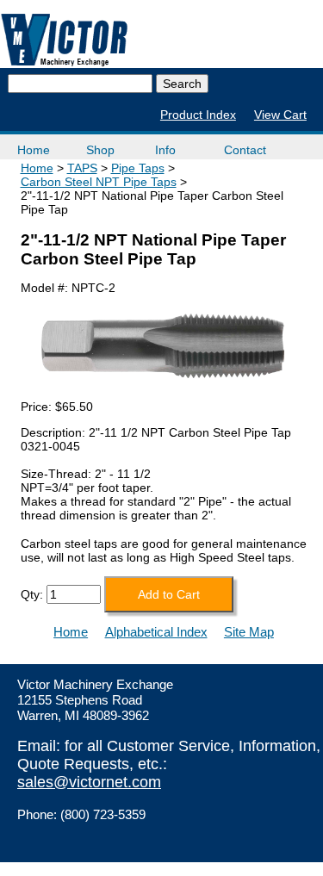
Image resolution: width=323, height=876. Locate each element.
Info (165, 150)
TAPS (82, 168)
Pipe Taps (138, 168)
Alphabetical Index (156, 631)
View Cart (280, 114)
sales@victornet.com (89, 782)
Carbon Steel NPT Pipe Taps (99, 182)
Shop (100, 150)
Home (33, 150)
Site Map (249, 631)
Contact (245, 150)
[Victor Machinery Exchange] (64, 40)
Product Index (198, 114)
